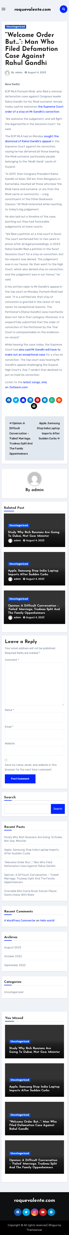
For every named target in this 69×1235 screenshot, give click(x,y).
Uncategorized (15, 26)
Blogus (53, 1225)
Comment (12, 659)
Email (9, 726)
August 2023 (12, 947)
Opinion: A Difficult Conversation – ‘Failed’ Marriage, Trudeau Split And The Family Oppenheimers (20, 438)
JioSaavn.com (18, 387)
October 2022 (13, 956)
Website (10, 743)
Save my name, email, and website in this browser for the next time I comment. (31, 767)
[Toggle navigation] (3, 9)
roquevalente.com (32, 9)
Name (9, 710)
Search (10, 797)
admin (18, 72)
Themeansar (34, 1229)
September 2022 (15, 965)
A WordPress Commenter (20, 920)
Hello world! (47, 920)
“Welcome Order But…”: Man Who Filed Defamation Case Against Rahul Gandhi (31, 49)
